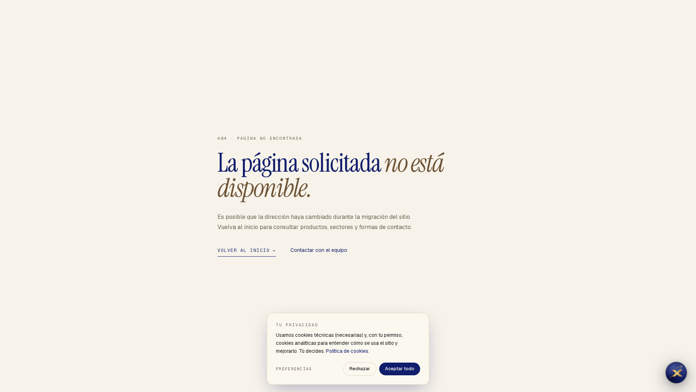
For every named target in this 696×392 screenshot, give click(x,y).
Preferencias (294, 368)
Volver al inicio (247, 250)
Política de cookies (347, 351)
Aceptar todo (399, 369)
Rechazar (359, 369)
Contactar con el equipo (318, 250)
